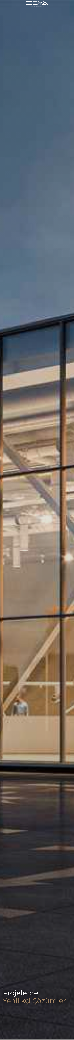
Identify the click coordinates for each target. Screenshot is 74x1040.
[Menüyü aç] (68, 4)
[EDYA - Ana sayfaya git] (37, 4)
